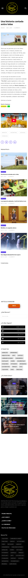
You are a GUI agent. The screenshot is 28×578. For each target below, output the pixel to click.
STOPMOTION (5, 136)
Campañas (14, 401)
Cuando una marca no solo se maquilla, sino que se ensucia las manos (14, 387)
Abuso (14, 383)
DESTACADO (22, 132)
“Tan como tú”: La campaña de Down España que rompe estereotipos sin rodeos (14, 406)
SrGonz (3, 27)
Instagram (3, 106)
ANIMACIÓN (4, 132)
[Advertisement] (14, 452)
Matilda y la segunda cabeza (8, 228)
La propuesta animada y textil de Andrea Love (13, 201)
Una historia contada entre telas (10, 174)
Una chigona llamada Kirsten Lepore (11, 254)
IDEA (14, 305)
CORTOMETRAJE (13, 132)
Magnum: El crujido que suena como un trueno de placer (14, 425)
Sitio (8, 106)
